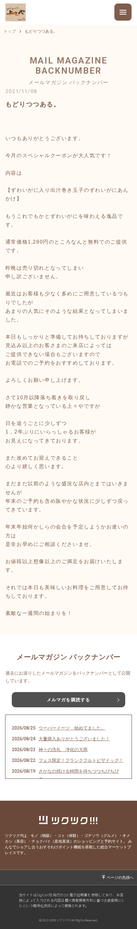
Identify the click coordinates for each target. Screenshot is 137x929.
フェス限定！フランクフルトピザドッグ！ (81, 760)
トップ (10, 31)
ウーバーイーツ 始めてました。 (72, 727)
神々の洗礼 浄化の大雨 (63, 749)
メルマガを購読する (68, 699)
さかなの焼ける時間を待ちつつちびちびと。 (79, 775)
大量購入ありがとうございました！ (74, 738)
